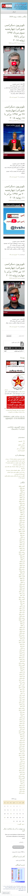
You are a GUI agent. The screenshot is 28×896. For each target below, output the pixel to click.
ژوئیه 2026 (22, 488)
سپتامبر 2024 (22, 529)
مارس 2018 (22, 674)
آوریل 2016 (22, 717)
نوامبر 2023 (22, 548)
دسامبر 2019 (22, 635)
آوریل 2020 (22, 627)
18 (10, 813)
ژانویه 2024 (22, 544)
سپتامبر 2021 (22, 597)
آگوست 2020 (22, 620)
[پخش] (22, 348)
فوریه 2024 (22, 542)
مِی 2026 (23, 492)
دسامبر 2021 (22, 591)
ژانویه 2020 (22, 633)
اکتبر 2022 (22, 573)
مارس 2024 (22, 541)
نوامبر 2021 (22, 593)
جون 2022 (22, 580)
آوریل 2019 (22, 650)
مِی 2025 (23, 514)
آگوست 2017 (22, 687)
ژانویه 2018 (22, 678)
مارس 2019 (22, 652)
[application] (14, 348)
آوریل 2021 (22, 606)
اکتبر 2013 (22, 774)
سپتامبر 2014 (22, 753)
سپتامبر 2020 (22, 618)
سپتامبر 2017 (22, 685)
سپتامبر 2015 (22, 731)
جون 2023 (22, 558)
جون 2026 (22, 490)
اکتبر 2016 (22, 706)
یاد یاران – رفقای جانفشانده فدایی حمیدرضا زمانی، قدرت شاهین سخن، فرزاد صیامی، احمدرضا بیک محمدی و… (15, 472)
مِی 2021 (23, 605)
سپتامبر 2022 (22, 574)
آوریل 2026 (22, 494)
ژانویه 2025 (22, 522)
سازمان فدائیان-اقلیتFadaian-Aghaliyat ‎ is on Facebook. (14, 417)
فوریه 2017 (22, 699)
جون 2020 (22, 623)
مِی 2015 (23, 738)
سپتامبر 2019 (22, 640)
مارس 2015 (22, 742)
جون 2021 (22, 603)
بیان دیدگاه (11, 97)
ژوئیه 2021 (22, 601)
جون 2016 (22, 714)
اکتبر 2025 (22, 505)
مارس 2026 (22, 495)
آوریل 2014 (22, 763)
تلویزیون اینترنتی (21, 450)
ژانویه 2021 (22, 612)
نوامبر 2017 (22, 682)
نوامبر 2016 (22, 704)
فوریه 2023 (22, 565)
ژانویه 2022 (22, 590)
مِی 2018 (23, 670)
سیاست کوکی (20, 890)
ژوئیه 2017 (22, 689)
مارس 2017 (22, 697)
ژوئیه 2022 (22, 578)
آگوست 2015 (22, 733)
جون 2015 (22, 736)
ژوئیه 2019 (22, 644)
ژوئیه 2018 (22, 667)
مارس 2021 (22, 608)
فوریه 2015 (22, 744)
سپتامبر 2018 (22, 663)
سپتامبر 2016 (22, 708)
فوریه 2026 (22, 497)
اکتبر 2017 (22, 684)
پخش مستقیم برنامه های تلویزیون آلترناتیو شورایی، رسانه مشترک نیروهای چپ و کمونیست (14, 410)
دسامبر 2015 (22, 725)
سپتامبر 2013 (22, 776)
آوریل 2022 (22, 584)
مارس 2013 (22, 787)
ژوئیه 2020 (22, 622)
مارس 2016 (22, 719)
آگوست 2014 (22, 755)
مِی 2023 (23, 559)
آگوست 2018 (22, 665)
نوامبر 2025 (22, 503)
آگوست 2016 (22, 710)
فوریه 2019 (22, 653)
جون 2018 (22, 669)
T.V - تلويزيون (16, 97)
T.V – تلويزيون (21, 441)
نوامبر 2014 (22, 749)
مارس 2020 (22, 629)
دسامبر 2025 (22, 501)
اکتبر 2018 (22, 661)
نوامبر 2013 (22, 772)
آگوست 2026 (22, 486)
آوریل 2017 (22, 695)
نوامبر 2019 (22, 637)
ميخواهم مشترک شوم (18, 847)
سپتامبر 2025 (22, 507)
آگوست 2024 (22, 531)
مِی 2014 (23, 761)
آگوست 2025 (22, 509)
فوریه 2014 (22, 766)
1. (19, 351)
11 (10, 810)
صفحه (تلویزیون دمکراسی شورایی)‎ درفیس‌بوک (16, 428)
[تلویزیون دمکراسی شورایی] (14, 6)
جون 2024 (22, 535)
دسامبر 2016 (22, 702)
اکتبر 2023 (22, 550)
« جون (23, 824)
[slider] (7, 348)
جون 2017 (22, 691)
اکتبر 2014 (22, 751)
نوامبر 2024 (22, 526)
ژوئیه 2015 (22, 734)
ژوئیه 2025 (22, 510)
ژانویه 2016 (22, 723)
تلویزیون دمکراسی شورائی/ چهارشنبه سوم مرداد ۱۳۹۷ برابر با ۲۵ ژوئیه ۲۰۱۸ (15, 33)
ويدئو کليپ (22, 446)
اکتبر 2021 (22, 595)
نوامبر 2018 (22, 659)
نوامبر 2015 (22, 727)
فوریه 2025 (22, 520)
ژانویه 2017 (22, 701)
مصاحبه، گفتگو (21, 445)
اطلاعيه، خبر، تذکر (21, 448)
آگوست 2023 (22, 554)
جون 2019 (22, 646)
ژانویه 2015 (22, 746)
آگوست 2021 (22, 599)
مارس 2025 (22, 518)
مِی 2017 (23, 693)
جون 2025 (22, 512)
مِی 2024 (23, 537)
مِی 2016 (23, 716)
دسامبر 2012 (22, 793)
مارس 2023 (22, 563)
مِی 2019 (23, 648)
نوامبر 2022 (22, 571)
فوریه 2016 (22, 721)
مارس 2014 (22, 765)
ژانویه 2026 (22, 499)
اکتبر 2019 (22, 638)
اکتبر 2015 (22, 729)
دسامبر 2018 (22, 657)
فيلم (24, 443)
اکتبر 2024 (22, 527)
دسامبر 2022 (22, 569)
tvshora (10, 43)
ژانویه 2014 (22, 768)
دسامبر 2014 (22, 748)
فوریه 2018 (22, 676)
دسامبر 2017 (22, 680)
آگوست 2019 (22, 642)
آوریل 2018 (22, 672)
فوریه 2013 (22, 789)
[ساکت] (10, 348)
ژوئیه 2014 (22, 757)
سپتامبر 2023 (22, 552)
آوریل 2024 (22, 539)
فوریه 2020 (22, 631)
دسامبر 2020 (22, 614)
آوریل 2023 (22, 561)
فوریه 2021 (22, 610)
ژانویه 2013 (22, 791)
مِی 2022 (23, 582)
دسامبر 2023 (22, 546)
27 (4, 817)
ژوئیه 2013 (22, 780)
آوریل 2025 (22, 516)
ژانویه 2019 (22, 655)
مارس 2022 (22, 586)
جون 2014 (22, 759)
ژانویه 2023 (22, 567)
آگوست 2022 (22, 576)
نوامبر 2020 (22, 616)
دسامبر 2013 (22, 770)
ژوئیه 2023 (22, 556)
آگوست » (19, 824)
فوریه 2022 (22, 588)
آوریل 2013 (22, 785)
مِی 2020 (23, 625)
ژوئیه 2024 (22, 533)
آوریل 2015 (22, 740)
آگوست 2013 (22, 778)
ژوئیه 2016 (22, 712)
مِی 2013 (23, 783)
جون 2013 (22, 781)
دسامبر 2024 (22, 524)
